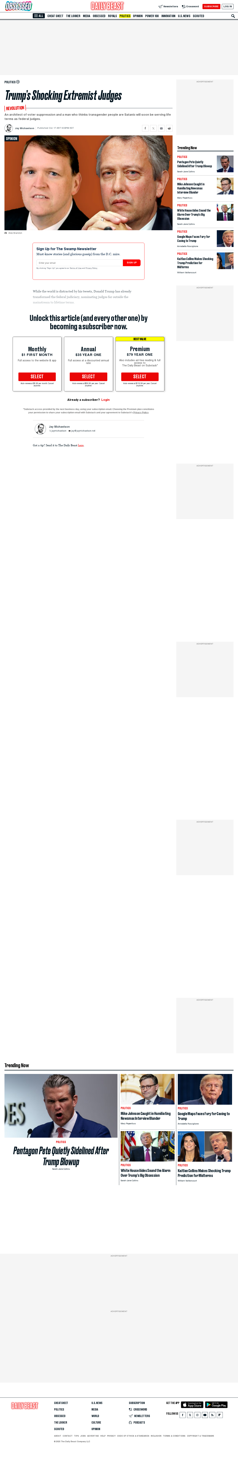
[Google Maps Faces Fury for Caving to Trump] (225, 246)
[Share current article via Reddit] (169, 128)
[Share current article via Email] (161, 128)
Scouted (198, 16)
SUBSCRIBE (211, 6)
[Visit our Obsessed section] (30, 6)
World (95, 1416)
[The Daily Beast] (107, 6)
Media (86, 16)
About (57, 1436)
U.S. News (184, 16)
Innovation (168, 16)
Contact (68, 1436)
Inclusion (156, 1436)
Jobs (83, 1436)
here (80, 445)
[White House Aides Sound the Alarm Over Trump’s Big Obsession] (225, 219)
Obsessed (99, 16)
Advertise (93, 1436)
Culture (96, 1422)
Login (105, 400)
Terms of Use (76, 268)
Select (37, 376)
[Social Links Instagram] (197, 1416)
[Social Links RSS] (212, 1416)
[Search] (233, 16)
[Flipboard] (220, 1416)
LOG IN (227, 6)
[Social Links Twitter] (190, 1416)
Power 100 (152, 16)
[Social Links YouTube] (205, 1416)
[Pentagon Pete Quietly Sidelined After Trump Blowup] (225, 171)
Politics (125, 16)
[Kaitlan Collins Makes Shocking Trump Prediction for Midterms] (225, 268)
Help (103, 1436)
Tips (76, 1436)
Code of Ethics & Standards (133, 1436)
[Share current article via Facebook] (145, 128)
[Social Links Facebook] (183, 1416)
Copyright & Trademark (200, 1436)
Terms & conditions (174, 1436)
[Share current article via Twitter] (153, 128)
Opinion (138, 16)
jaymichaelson (59, 431)
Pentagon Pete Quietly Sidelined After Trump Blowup (61, 1156)
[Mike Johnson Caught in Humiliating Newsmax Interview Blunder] (225, 193)
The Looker (73, 16)
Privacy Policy (92, 268)
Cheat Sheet (55, 16)
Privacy (111, 1436)
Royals (112, 16)
